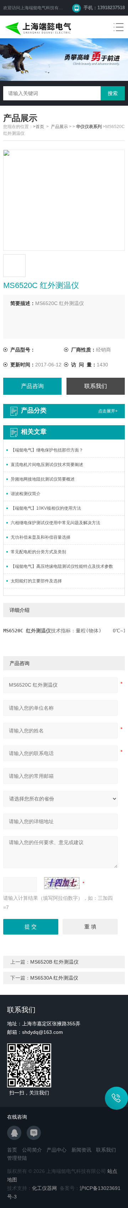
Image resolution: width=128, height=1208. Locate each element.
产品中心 (56, 1150)
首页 (12, 1150)
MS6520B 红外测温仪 (54, 962)
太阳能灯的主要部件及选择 (36, 580)
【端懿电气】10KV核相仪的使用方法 (46, 508)
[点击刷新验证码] (62, 883)
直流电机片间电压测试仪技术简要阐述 (47, 464)
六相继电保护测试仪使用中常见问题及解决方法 (55, 522)
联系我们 (95, 386)
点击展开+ (108, 411)
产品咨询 (32, 386)
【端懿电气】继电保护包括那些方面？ (47, 450)
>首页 (38, 126)
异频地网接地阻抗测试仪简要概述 (43, 479)
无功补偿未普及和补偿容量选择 (40, 537)
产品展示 (59, 126)
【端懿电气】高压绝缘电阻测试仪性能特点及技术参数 (62, 566)
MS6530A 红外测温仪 (54, 978)
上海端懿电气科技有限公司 (45, 7)
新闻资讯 (81, 1150)
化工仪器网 (44, 1188)
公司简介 (32, 1150)
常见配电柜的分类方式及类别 (38, 551)
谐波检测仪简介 (26, 493)
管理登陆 (17, 1158)
